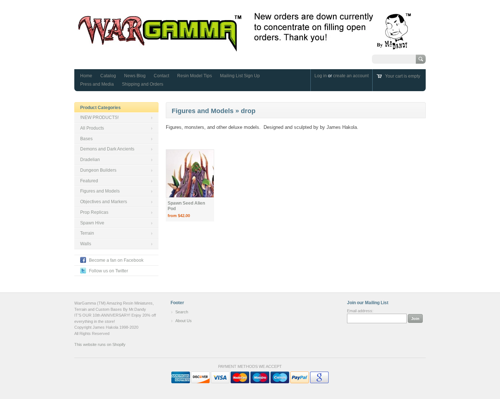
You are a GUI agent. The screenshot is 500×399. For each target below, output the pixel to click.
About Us (183, 320)
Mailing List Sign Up (240, 75)
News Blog (135, 75)
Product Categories (100, 107)
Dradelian (90, 159)
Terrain (87, 233)
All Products (92, 128)
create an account (351, 75)
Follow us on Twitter (108, 270)
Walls (85, 243)
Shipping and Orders (142, 84)
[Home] (245, 47)
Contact (161, 75)
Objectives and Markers (103, 201)
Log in (320, 75)
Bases (86, 138)
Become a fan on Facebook (116, 260)
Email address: (360, 311)
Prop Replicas (94, 212)
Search (181, 312)
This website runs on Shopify (100, 344)
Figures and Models (100, 191)
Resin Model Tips (194, 75)
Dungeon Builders (98, 170)
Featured (89, 180)
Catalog (108, 75)
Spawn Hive (92, 222)
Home (86, 75)
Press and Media (97, 84)
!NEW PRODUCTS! (99, 117)
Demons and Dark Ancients (107, 149)
